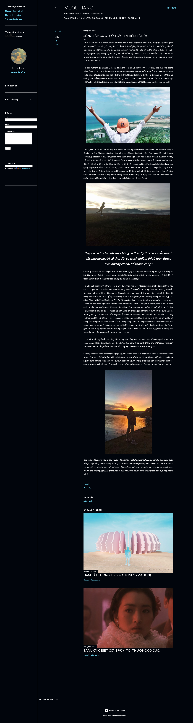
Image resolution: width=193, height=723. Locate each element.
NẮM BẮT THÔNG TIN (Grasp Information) (117, 575)
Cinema (122, 18)
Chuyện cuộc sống (93, 18)
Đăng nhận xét (90, 501)
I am (106, 18)
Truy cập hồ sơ (18, 72)
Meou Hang (78, 7)
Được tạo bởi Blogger (117, 710)
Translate (25, 168)
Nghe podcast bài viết (14, 11)
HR (139, 18)
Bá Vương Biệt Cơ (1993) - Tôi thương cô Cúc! (122, 650)
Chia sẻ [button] (58, 31)
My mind (113, 18)
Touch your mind (73, 18)
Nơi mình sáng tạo (13, 15)
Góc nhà (132, 18)
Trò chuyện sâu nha (13, 19)
